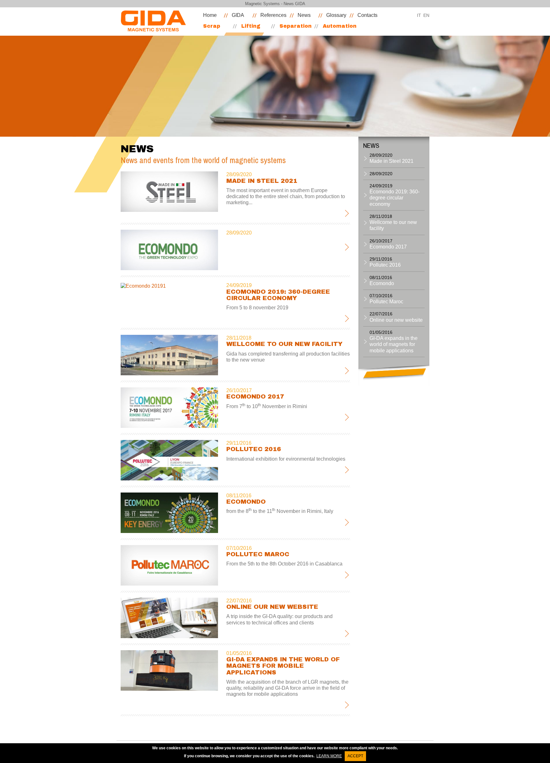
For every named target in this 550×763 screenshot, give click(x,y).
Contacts (367, 15)
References (273, 15)
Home (210, 15)
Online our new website (272, 606)
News (304, 15)
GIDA (238, 15)
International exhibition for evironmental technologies (285, 459)
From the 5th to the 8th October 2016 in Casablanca (284, 563)
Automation (339, 26)
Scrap (211, 26)
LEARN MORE (329, 756)
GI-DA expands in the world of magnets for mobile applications (283, 665)
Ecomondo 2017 (255, 396)
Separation (295, 26)
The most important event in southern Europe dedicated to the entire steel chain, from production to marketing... (285, 196)
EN (426, 15)
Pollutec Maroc (257, 554)
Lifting (250, 26)
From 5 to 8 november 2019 (257, 307)
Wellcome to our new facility (284, 344)
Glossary (336, 15)
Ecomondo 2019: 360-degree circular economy (278, 294)
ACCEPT (355, 756)
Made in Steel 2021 (261, 180)
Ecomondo (246, 501)
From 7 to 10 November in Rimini (266, 406)
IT (419, 15)
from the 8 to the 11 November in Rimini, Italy (279, 511)
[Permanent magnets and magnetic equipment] (156, 21)
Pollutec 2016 (253, 449)
